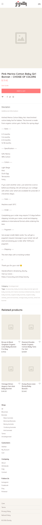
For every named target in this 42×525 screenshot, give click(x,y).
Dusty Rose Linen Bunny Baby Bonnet (28, 386)
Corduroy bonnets (10, 427)
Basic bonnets (8, 418)
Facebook (5, 485)
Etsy (3, 488)
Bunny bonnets (9, 424)
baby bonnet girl (29, 289)
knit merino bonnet (17, 292)
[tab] (21, 107)
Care (3, 503)
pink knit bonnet (12, 298)
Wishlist (4, 447)
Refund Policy (6, 515)
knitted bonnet (29, 292)
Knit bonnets (8, 430)
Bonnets (4, 415)
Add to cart (21, 91)
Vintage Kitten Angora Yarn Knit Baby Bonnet (8, 386)
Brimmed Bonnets (10, 421)
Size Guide (5, 86)
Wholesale (5, 466)
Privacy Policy (6, 511)
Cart (3, 453)
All (2, 409)
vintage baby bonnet (26, 298)
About (4, 463)
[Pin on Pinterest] (13, 97)
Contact (4, 472)
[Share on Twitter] (10, 97)
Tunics (4, 433)
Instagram (5, 482)
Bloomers (5, 412)
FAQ (3, 469)
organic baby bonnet (18, 295)
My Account (5, 450)
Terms (4, 507)
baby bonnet (18, 289)
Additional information (10, 111)
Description (6, 107)
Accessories (9, 289)
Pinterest (4, 492)
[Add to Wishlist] (3, 97)
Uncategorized (13, 286)
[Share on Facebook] (7, 97)
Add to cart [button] (4, 352)
